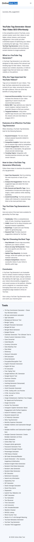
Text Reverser (9, 500)
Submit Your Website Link (13, 493)
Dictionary (8, 351)
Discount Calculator (11, 354)
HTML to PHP (9, 395)
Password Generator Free (13, 447)
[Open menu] (30, 3)
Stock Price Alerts (10, 488)
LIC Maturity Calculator (12, 417)
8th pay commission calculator (14, 315)
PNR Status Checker (11, 454)
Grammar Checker (10, 378)
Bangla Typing (9, 322)
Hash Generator (10, 381)
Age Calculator (9, 317)
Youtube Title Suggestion (13, 524)
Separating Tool (10, 481)
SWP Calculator (9, 495)
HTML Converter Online (12, 393)
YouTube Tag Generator (12, 522)
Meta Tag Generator (11, 420)
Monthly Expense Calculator (13, 422)
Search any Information (12, 478)
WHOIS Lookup (9, 512)
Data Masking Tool (10, 347)
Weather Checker (10, 510)
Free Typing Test (10, 371)
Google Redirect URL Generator (15, 373)
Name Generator (10, 439)
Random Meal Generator (12, 471)
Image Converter (10, 403)
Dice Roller (8, 349)
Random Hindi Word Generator (14, 466)
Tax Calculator (9, 498)
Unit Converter (9, 505)
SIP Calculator (9, 483)
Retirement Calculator (11, 476)
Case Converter (10, 339)
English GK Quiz (10, 366)
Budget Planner (9, 332)
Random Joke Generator (12, 468)
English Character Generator (14, 364)
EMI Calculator (9, 356)
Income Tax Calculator (12, 405)
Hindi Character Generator (13, 388)
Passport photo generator (13, 444)
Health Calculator (10, 386)
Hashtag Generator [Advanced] (15, 383)
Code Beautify (9, 342)
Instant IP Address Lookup (13, 412)
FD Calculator (9, 369)
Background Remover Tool (13, 320)
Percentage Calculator (12, 451)
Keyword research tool (12, 415)
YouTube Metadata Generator (14, 520)
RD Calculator (9, 473)
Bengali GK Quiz (10, 327)
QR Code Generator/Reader (13, 456)
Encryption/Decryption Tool (13, 361)
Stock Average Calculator (13, 485)
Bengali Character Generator (14, 325)
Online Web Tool (10, 442)
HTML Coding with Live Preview (15, 390)
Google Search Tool (11, 376)
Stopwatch (8, 490)
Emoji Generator (10, 359)
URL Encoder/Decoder (12, 507)
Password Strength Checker (13, 449)
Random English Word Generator (15, 464)
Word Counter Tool (10, 515)
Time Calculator (10, 502)
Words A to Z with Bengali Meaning (16, 517)
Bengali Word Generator (12, 330)
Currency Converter (11, 344)
